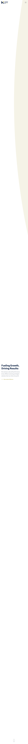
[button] (26, 2)
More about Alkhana (8, 379)
